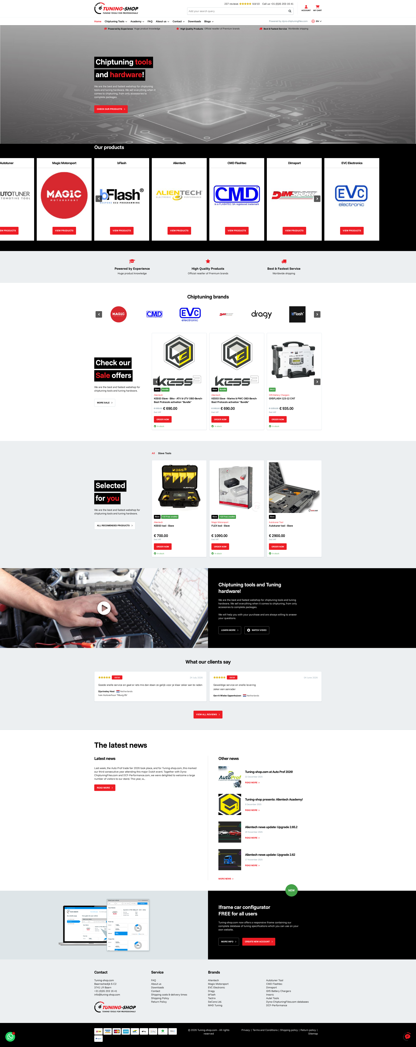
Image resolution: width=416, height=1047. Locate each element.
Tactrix (212, 998)
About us (156, 983)
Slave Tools (164, 453)
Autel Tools (272, 998)
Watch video (259, 630)
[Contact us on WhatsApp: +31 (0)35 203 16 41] (10, 1037)
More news (224, 878)
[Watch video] (104, 608)
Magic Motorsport (218, 983)
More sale (103, 402)
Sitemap (313, 1033)
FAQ (153, 980)
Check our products (109, 109)
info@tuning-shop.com (107, 994)
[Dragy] (261, 314)
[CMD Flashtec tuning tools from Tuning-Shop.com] (154, 314)
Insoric (270, 994)
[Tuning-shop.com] (116, 8)
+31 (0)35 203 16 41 (282, 3)
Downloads (157, 987)
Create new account (257, 941)
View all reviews (206, 714)
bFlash (211, 994)
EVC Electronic (216, 987)
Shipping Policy (160, 998)
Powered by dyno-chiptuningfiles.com (288, 21)
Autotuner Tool (274, 980)
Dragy (211, 991)
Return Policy (159, 1001)
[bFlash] (297, 314)
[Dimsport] (225, 314)
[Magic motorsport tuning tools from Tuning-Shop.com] (118, 314)
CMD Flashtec (274, 983)
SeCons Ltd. (215, 1001)
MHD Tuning (215, 1005)
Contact (155, 991)
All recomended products (113, 525)
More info (227, 941)
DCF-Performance (276, 1005)
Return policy (308, 1030)
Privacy (245, 1030)
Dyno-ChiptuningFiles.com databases (287, 1001)
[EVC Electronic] (190, 314)
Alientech (213, 980)
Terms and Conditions (265, 1030)
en (318, 20)
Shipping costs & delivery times (169, 994)
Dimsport (271, 987)
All (153, 453)
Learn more (228, 630)
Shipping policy (289, 1030)
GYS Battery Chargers (278, 991)
